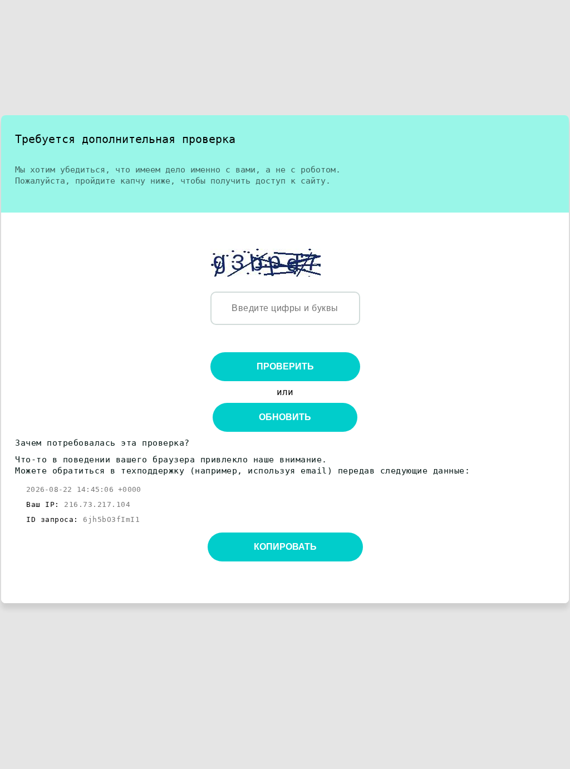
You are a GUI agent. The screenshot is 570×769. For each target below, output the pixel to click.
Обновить (285, 417)
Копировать (285, 546)
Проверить (285, 366)
